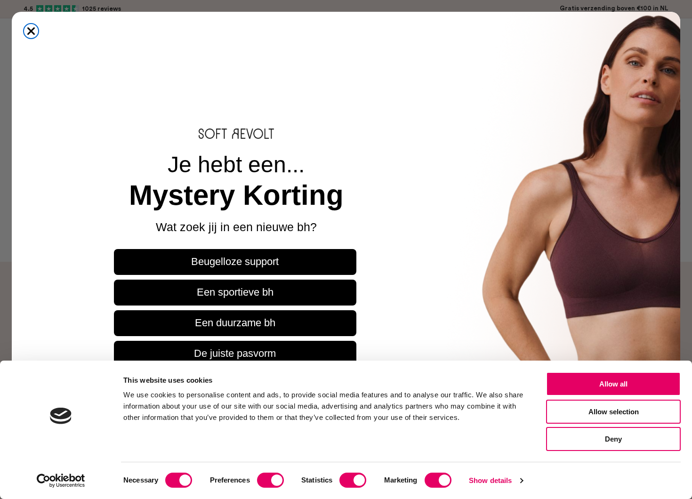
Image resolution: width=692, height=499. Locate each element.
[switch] (270, 480)
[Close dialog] (31, 31)
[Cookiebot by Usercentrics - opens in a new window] (61, 481)
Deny (613, 439)
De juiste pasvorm (235, 353)
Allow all (613, 384)
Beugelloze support (235, 261)
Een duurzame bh (235, 323)
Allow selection (613, 412)
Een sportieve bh (235, 292)
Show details (490, 480)
